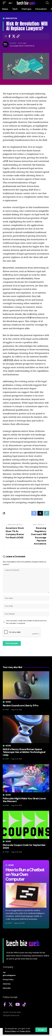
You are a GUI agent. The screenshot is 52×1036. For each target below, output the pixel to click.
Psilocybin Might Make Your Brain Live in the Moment (24, 800)
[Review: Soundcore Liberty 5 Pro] (26, 685)
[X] (10, 1004)
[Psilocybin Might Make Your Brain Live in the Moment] (26, 778)
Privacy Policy (10, 1031)
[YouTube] (18, 1004)
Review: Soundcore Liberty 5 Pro (20, 705)
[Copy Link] (18, 36)
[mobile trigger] (5, 3)
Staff (14, 43)
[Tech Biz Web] (26, 3)
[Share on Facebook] (9, 36)
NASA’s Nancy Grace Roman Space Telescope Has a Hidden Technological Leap (24, 752)
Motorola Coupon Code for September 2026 (24, 846)
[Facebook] (5, 1004)
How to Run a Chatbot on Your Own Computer (25, 874)
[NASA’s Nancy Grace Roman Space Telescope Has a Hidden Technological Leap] (26, 729)
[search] (47, 3)
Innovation (11, 18)
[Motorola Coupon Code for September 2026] (26, 825)
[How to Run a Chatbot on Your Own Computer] (26, 895)
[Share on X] (14, 36)
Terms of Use (25, 1031)
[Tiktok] (24, 1004)
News (11, 865)
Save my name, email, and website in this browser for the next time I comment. (26, 622)
